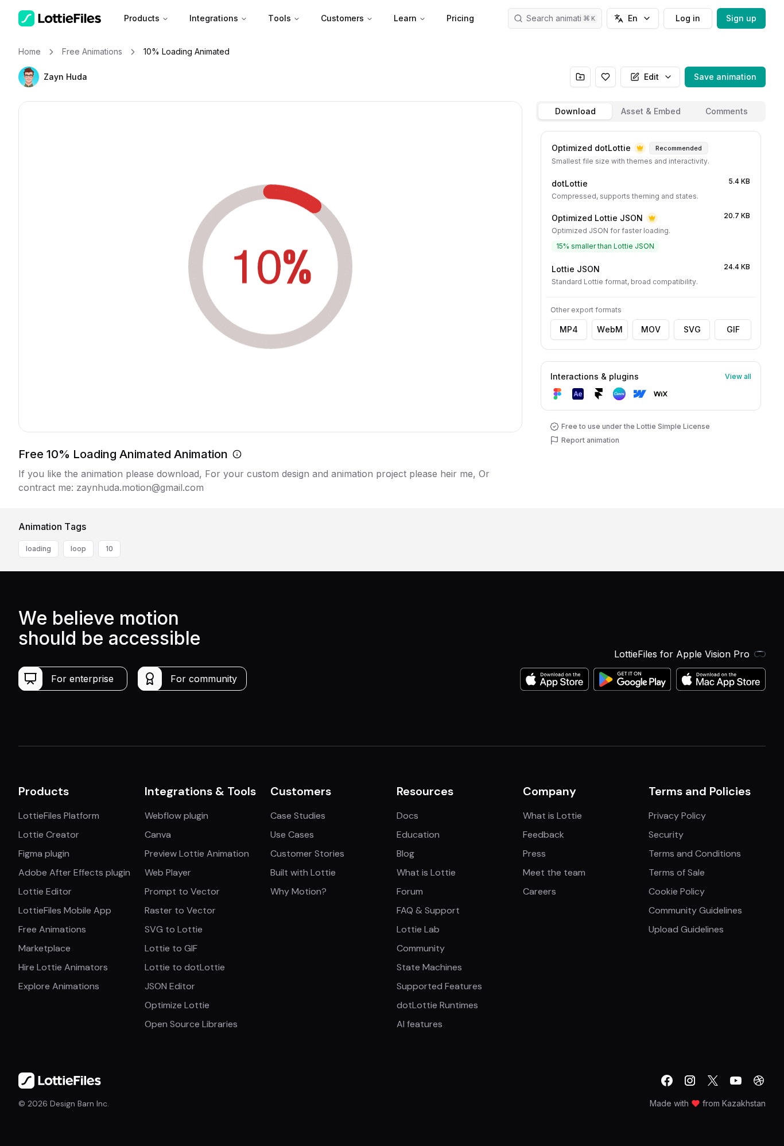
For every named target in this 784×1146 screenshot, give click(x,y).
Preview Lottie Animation (197, 853)
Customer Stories (307, 853)
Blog (405, 853)
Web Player (168, 872)
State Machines (429, 967)
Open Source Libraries (191, 1024)
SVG (692, 329)
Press (534, 853)
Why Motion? (298, 891)
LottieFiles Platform (58, 816)
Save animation (725, 77)
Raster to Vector (180, 910)
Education (418, 834)
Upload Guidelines (686, 929)
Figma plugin (43, 853)
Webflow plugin (176, 816)
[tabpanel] (651, 317)
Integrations (213, 18)
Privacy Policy (677, 816)
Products (142, 18)
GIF (733, 329)
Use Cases (292, 834)
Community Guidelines (695, 910)
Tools (279, 18)
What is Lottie (426, 872)
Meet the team (554, 872)
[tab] (575, 111)
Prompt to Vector (182, 891)
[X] (713, 1080)
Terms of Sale (677, 872)
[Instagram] (690, 1080)
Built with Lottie (303, 872)
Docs (407, 816)
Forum (410, 891)
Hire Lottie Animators (63, 967)
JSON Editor (170, 986)
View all (738, 376)
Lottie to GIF (171, 948)
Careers (539, 891)
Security (666, 834)
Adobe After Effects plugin (74, 872)
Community (421, 948)
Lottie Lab (418, 929)
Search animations (560, 18)
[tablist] (651, 111)
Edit (651, 77)
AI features (420, 1024)
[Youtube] (736, 1080)
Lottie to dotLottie (185, 967)
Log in (688, 18)
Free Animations (52, 929)
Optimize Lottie (177, 1005)
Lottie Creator (48, 834)
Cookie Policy (677, 891)
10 (109, 548)
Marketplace (44, 948)
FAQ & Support (428, 910)
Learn (405, 18)
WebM (610, 329)
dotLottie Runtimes (437, 1005)
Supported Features (439, 986)
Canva (158, 834)
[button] (28, 77)
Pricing (460, 18)
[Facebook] (667, 1080)
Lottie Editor (45, 891)
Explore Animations (58, 986)
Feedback (543, 834)
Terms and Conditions (695, 853)
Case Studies (297, 816)
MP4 (569, 329)
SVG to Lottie (174, 929)
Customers (342, 18)
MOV (651, 329)
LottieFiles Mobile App (64, 910)
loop (78, 548)
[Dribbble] (759, 1080)
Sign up (741, 18)
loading (38, 548)
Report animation (590, 440)
